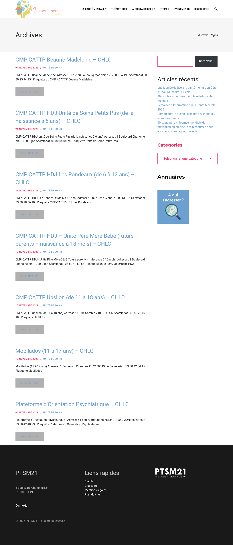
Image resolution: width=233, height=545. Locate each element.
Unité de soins (52, 67)
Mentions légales (95, 490)
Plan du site (92, 494)
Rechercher (206, 61)
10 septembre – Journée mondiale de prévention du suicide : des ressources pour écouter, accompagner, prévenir (185, 127)
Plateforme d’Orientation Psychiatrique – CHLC (72, 404)
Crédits (89, 481)
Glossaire (91, 485)
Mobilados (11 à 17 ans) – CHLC (54, 351)
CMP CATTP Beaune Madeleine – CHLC (63, 59)
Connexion (22, 505)
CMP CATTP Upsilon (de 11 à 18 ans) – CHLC (70, 297)
